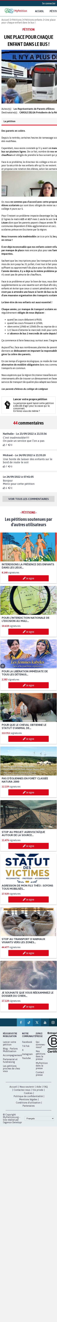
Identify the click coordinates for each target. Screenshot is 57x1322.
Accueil (39, 11)
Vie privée (37, 1092)
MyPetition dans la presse (42, 1068)
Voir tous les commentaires (28, 501)
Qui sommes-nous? (40, 1047)
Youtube (26, 1060)
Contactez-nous (22, 1092)
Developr (17, 1125)
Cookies (28, 1095)
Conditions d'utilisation (28, 1105)
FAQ (45, 1089)
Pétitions (17, 19)
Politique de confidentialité (28, 1099)
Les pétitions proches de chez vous (11, 1071)
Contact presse (40, 1076)
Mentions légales (28, 1102)
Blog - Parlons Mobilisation (10, 1052)
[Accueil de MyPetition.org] (16, 11)
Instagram (27, 1056)
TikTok (26, 1048)
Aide (38, 1089)
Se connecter (49, 3)
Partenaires (29, 1108)
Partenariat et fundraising (10, 1063)
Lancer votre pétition (9, 1045)
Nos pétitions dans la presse (40, 1057)
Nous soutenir (27, 1089)
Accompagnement (12, 1058)
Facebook (27, 1044)
